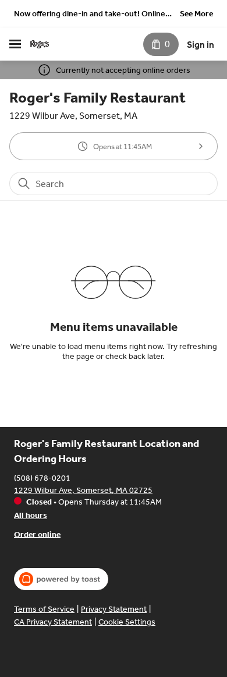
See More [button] (196, 14)
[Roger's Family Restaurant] (39, 44)
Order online (37, 534)
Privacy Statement (114, 609)
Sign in (200, 44)
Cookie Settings (126, 622)
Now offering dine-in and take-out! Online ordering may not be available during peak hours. (89, 15)
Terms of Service (44, 609)
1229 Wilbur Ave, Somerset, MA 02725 (83, 490)
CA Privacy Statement (53, 622)
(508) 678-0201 (42, 477)
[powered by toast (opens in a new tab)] (61, 579)
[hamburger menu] (15, 44)
